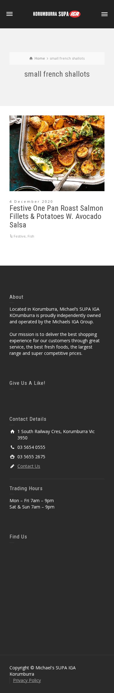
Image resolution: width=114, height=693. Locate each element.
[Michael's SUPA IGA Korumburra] (57, 14)
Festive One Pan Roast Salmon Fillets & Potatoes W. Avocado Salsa (56, 216)
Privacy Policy (27, 680)
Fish (31, 236)
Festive (20, 236)
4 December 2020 (32, 201)
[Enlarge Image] (57, 153)
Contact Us (28, 466)
